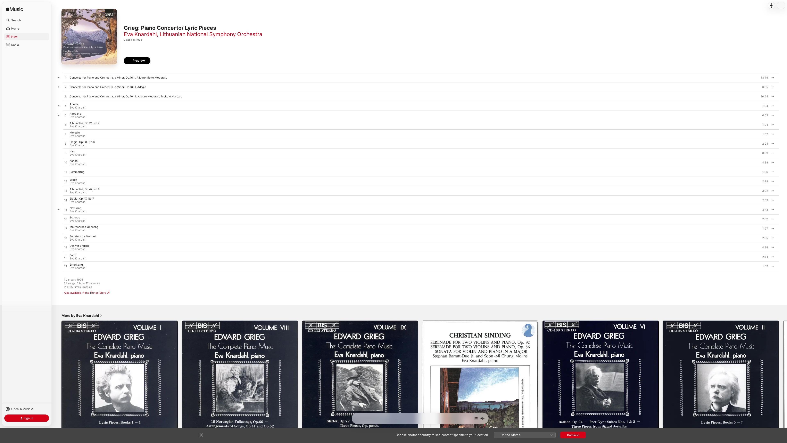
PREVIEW (763, 77)
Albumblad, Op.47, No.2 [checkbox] (85, 189)
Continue (573, 435)
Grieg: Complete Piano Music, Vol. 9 (325, 322)
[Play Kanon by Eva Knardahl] (65, 162)
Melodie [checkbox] (75, 132)
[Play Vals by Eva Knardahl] (65, 153)
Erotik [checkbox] (73, 179)
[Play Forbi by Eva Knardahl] (65, 257)
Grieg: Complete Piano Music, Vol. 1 (84, 322)
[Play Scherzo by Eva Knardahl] (65, 219)
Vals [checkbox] (72, 151)
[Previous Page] (57, 378)
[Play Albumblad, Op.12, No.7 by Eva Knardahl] (65, 125)
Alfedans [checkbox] (75, 113)
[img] (14, 9)
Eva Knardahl (140, 34)
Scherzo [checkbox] (75, 217)
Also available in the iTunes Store (85, 292)
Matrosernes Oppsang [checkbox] (84, 226)
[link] (81, 315)
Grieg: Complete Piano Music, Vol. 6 (565, 322)
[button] (27, 20)
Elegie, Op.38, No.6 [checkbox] (82, 142)
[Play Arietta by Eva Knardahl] (65, 106)
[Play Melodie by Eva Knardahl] (65, 134)
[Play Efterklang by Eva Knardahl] (65, 266)
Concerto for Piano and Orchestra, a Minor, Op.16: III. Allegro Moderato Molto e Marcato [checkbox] (126, 96)
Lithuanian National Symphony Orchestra (211, 34)
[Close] (201, 435)
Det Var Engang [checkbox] (80, 245)
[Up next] (476, 418)
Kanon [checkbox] (74, 160)
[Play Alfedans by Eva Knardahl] (65, 115)
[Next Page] (783, 378)
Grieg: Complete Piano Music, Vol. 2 (686, 322)
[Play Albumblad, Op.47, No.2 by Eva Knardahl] (65, 191)
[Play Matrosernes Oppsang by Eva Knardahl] (65, 229)
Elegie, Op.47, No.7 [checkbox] (82, 198)
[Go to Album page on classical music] (771, 5)
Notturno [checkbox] (75, 208)
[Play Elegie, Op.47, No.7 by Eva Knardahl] (65, 200)
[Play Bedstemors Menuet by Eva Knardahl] (65, 238)
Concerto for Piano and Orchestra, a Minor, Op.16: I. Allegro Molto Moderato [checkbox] (118, 77)
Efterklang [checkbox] (76, 264)
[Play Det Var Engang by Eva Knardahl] (65, 247)
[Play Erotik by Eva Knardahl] (65, 181)
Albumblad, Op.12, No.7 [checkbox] (84, 123)
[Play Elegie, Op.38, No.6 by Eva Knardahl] (65, 144)
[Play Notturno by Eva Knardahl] (65, 210)
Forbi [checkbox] (73, 255)
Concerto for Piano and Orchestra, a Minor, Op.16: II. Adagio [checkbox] (108, 87)
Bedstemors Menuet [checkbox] (83, 236)
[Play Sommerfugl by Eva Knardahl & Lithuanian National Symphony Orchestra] (65, 172)
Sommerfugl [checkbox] (77, 172)
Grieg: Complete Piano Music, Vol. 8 (205, 322)
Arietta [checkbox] (74, 104)
